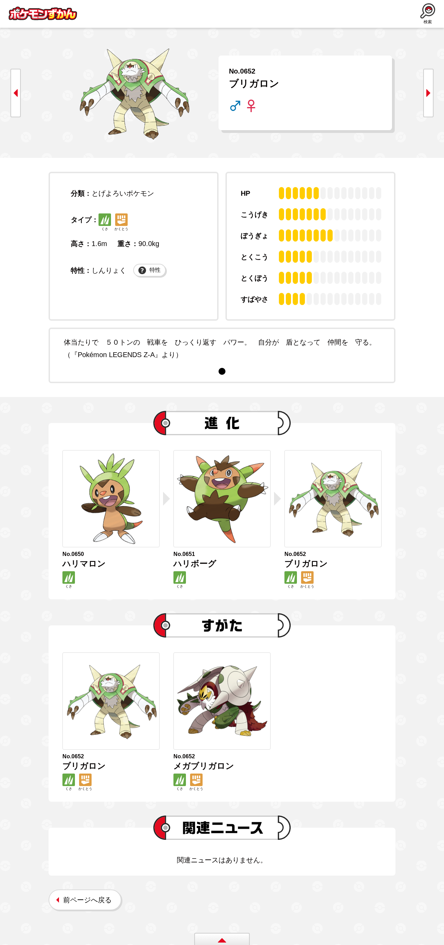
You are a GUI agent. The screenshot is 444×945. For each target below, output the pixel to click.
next (428, 93)
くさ (104, 229)
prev (15, 93)
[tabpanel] (222, 348)
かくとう (121, 229)
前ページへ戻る (87, 900)
